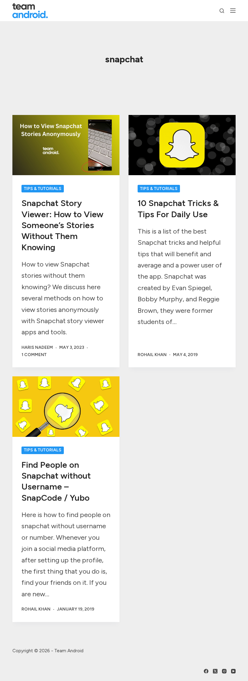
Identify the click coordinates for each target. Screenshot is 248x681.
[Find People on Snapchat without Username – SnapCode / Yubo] (65, 406)
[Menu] (233, 10)
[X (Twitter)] (215, 671)
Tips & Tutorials (42, 188)
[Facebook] (206, 671)
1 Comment (34, 354)
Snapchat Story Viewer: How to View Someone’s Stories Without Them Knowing (62, 225)
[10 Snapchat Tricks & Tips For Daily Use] (182, 145)
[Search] (222, 10)
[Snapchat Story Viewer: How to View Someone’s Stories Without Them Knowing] (65, 145)
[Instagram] (224, 671)
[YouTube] (233, 671)
